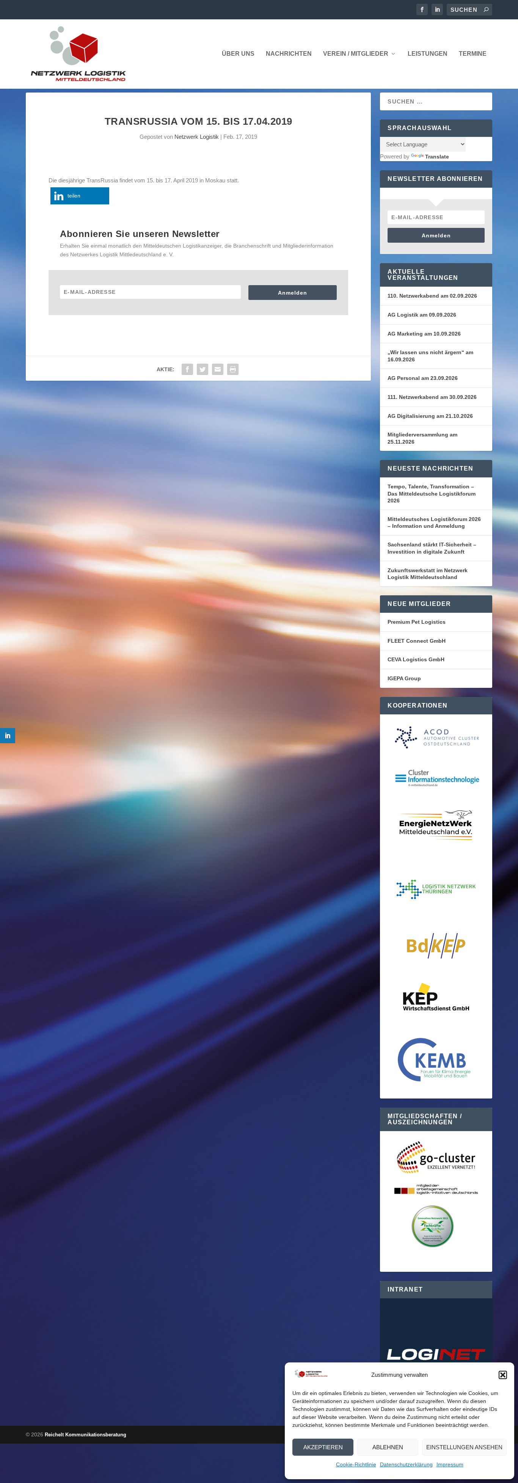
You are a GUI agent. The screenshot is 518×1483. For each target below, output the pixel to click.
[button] (503, 1375)
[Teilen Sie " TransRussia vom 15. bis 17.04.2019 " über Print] (232, 369)
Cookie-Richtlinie (356, 1464)
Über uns (238, 54)
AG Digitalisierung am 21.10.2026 (430, 416)
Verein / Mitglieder (355, 54)
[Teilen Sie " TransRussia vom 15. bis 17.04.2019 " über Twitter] (202, 369)
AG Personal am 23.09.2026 (423, 378)
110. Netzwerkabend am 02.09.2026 (432, 296)
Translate (437, 157)
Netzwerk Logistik (196, 136)
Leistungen (427, 54)
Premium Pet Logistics (417, 622)
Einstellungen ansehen (464, 1447)
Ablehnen (387, 1447)
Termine (473, 54)
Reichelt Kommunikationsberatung (85, 1434)
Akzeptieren (323, 1447)
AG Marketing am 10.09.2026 (424, 334)
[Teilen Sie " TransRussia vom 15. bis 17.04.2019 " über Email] (217, 369)
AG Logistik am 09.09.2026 (422, 315)
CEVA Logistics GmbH (416, 659)
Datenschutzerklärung (406, 1464)
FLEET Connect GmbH (417, 641)
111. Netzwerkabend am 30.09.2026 (432, 397)
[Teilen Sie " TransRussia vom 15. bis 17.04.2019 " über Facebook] (187, 369)
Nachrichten (289, 54)
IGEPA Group (404, 678)
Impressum (449, 1464)
